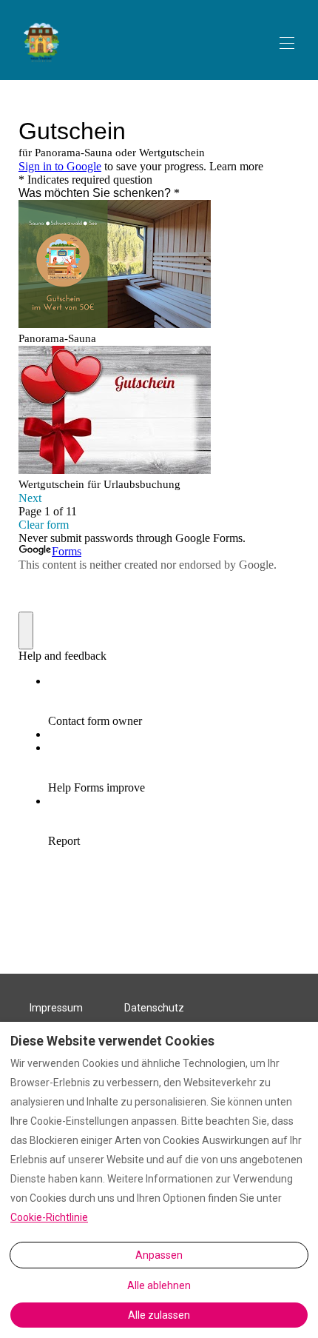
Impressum (56, 1008)
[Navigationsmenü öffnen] (287, 43)
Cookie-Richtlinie (49, 1217)
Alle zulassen (159, 1315)
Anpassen (159, 1255)
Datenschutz (154, 1008)
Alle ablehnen (159, 1285)
